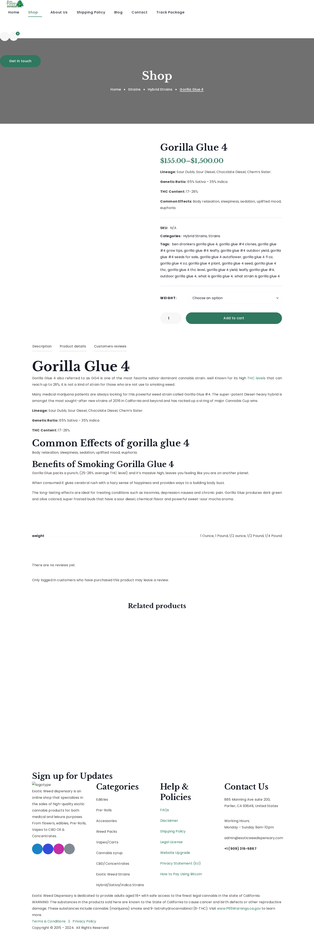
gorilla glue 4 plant (204, 263)
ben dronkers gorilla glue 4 (195, 244)
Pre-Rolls (104, 810)
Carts (113, 842)
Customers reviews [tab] (110, 346)
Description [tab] (42, 346)
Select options (92, 636)
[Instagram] (58, 849)
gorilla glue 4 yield (222, 269)
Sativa (114, 884)
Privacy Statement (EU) (180, 863)
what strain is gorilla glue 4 (257, 276)
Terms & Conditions (49, 921)
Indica (126, 884)
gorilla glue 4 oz (173, 263)
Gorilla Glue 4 (81, 366)
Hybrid (101, 884)
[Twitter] (37, 849)
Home (115, 89)
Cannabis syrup (109, 852)
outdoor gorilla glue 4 (178, 276)
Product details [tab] (73, 346)
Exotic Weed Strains (113, 874)
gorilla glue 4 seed (237, 263)
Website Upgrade (175, 852)
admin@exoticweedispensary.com (253, 837)
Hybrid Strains (160, 89)
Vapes (101, 842)
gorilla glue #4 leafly (201, 250)
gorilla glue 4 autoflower (220, 256)
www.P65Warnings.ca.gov (239, 908)
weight (168, 298)
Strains (134, 89)
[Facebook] (48, 849)
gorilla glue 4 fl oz (258, 256)
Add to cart (233, 318)
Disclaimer (169, 820)
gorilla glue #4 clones (237, 244)
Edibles (102, 799)
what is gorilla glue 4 (215, 276)
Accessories (107, 820)
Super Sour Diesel (62, 691)
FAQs (164, 809)
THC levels (256, 378)
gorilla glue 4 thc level (186, 269)
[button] (4, 36)
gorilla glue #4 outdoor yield (245, 250)
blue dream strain (63, 627)
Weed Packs (106, 831)
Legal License (171, 842)
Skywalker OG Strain (66, 656)
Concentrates (117, 863)
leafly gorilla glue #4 (256, 269)
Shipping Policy (173, 831)
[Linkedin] (69, 849)
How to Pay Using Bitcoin (181, 874)
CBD (99, 863)
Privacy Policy (84, 921)
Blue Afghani (57, 725)
